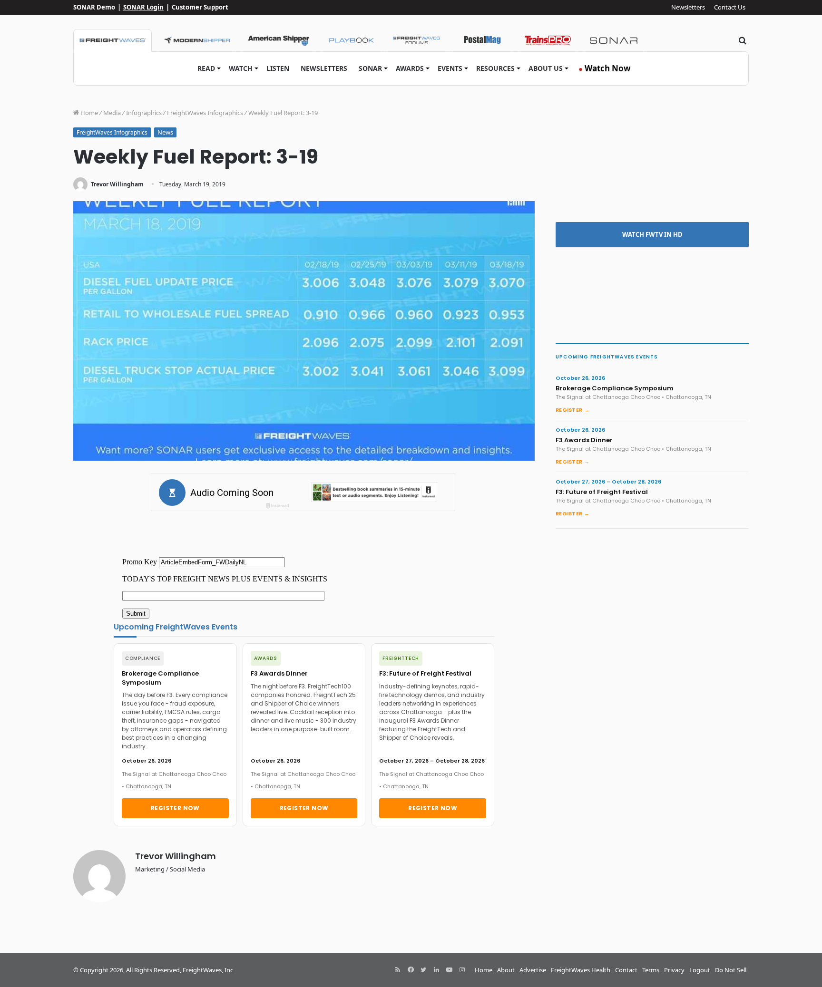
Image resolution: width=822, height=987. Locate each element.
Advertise (532, 970)
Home (88, 112)
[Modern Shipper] (196, 40)
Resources (495, 68)
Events (450, 68)
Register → (572, 410)
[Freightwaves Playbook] (351, 40)
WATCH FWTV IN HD (652, 234)
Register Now (175, 808)
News (165, 132)
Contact (626, 970)
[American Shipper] (278, 40)
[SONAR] (614, 40)
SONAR (370, 68)
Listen (277, 68)
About (506, 970)
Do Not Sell (730, 970)
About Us (545, 68)
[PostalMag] (482, 40)
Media (112, 112)
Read (206, 68)
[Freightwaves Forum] (417, 40)
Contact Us (729, 7)
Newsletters (688, 7)
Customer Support (200, 7)
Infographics (144, 112)
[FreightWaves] (112, 40)
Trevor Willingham (117, 184)
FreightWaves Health (580, 970)
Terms (650, 970)
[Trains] (548, 40)
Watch (241, 68)
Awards (410, 68)
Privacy (674, 970)
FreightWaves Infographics (205, 112)
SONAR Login (143, 7)
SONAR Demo (94, 7)
